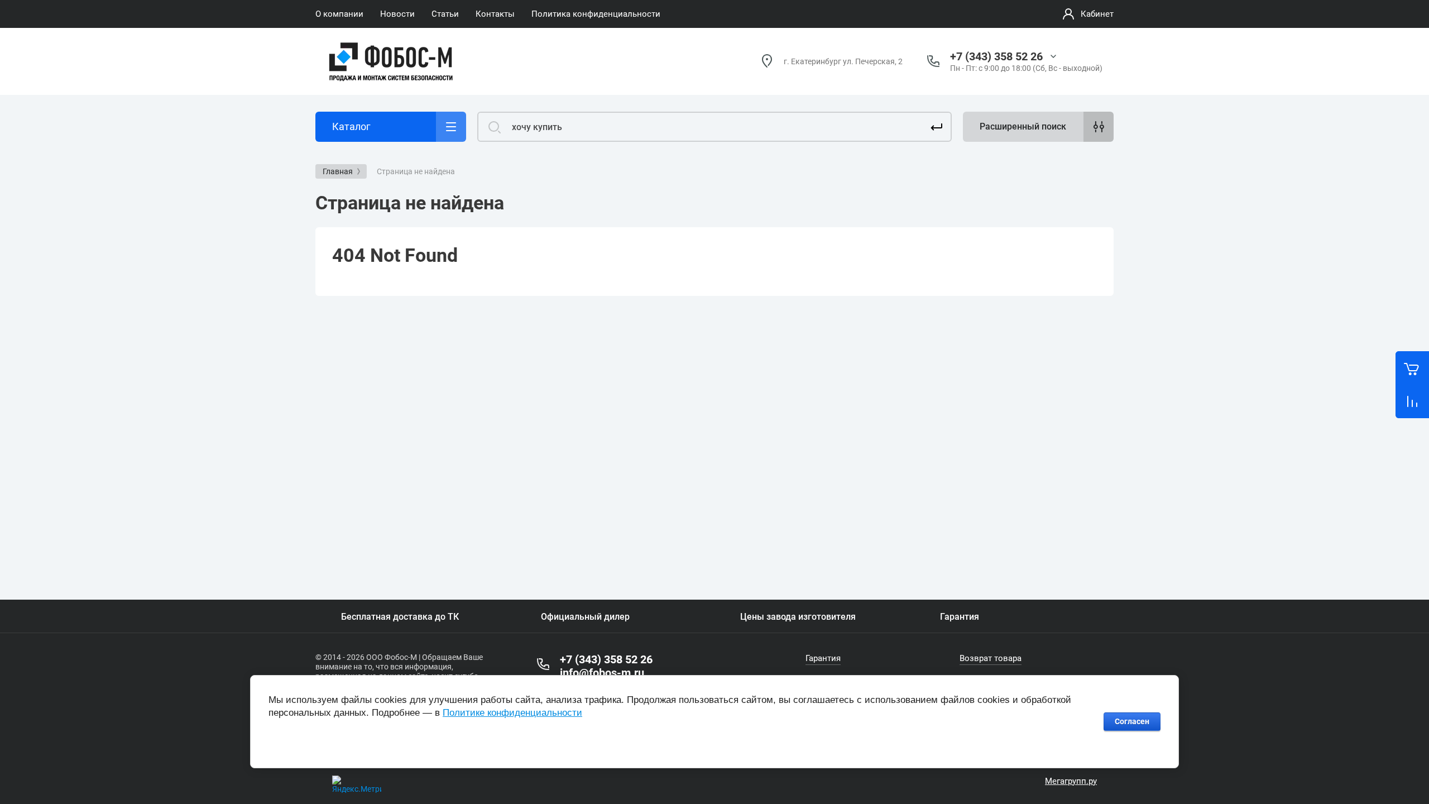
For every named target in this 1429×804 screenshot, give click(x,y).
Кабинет (1097, 14)
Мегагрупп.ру (1071, 781)
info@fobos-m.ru (602, 672)
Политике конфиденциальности (512, 712)
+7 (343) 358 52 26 (996, 56)
